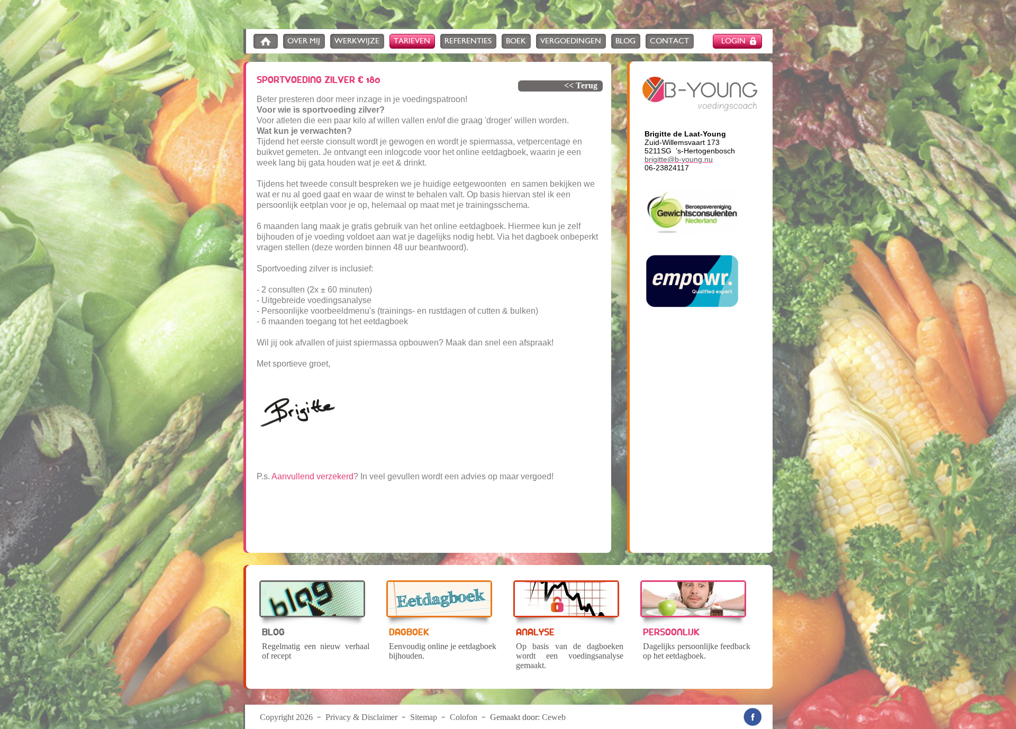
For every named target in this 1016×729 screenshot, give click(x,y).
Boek (516, 41)
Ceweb (554, 717)
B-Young (699, 94)
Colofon (463, 717)
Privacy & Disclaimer (361, 717)
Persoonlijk (671, 632)
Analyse (535, 632)
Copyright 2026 (286, 717)
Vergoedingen (570, 41)
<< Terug (580, 85)
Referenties (468, 41)
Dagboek (409, 632)
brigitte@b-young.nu (679, 159)
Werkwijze (356, 41)
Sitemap (423, 717)
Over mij (303, 41)
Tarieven (412, 41)
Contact (669, 41)
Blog (625, 41)
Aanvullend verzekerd (312, 476)
